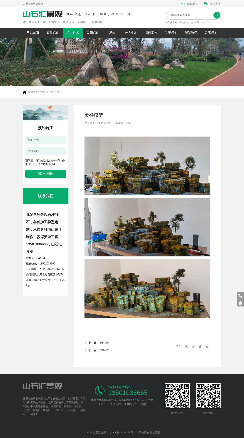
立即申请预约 (45, 174)
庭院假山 (183, 22)
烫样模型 (104, 342)
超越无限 (155, 432)
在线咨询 (192, 3)
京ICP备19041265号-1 (122, 432)
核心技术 (55, 92)
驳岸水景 (195, 22)
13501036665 (128, 393)
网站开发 (144, 432)
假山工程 (206, 22)
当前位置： (34, 92)
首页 (42, 92)
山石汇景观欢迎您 (33, 3)
